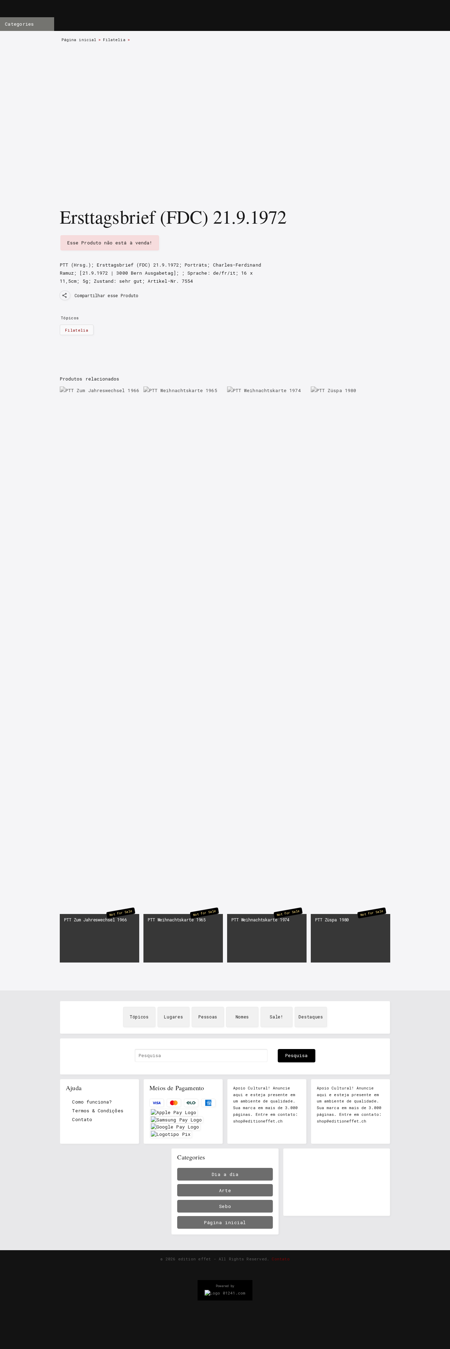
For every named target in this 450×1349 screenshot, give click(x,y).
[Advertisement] (337, 1182)
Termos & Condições (97, 1110)
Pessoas (207, 1016)
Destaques (310, 1016)
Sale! (276, 1016)
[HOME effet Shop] (202, 16)
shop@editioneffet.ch (258, 1121)
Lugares (173, 1016)
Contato (82, 1119)
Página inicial (79, 39)
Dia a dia (225, 1174)
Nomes (242, 1016)
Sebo (225, 1206)
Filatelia (114, 39)
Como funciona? (92, 1102)
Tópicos (139, 1016)
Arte (225, 1190)
